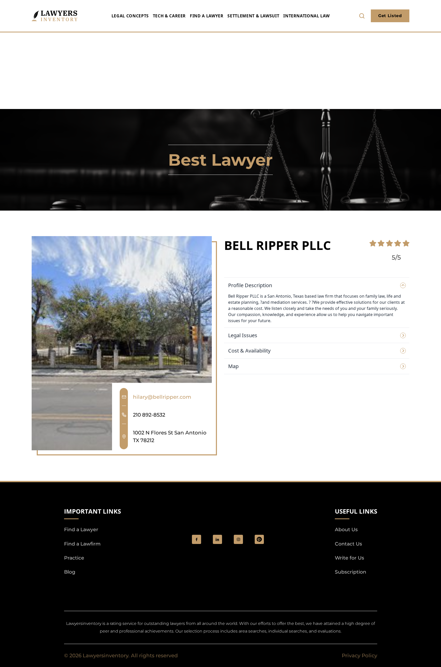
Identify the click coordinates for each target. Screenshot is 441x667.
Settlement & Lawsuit (253, 16)
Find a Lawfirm (82, 544)
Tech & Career (169, 16)
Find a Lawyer (206, 16)
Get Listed (390, 15)
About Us (346, 529)
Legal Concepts (130, 16)
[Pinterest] (259, 539)
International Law (306, 16)
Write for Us (349, 558)
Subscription (350, 572)
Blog (69, 572)
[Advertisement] (220, 70)
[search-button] (362, 16)
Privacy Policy (359, 655)
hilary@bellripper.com (162, 397)
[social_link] (196, 539)
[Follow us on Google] (92, 586)
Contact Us (348, 544)
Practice (74, 558)
